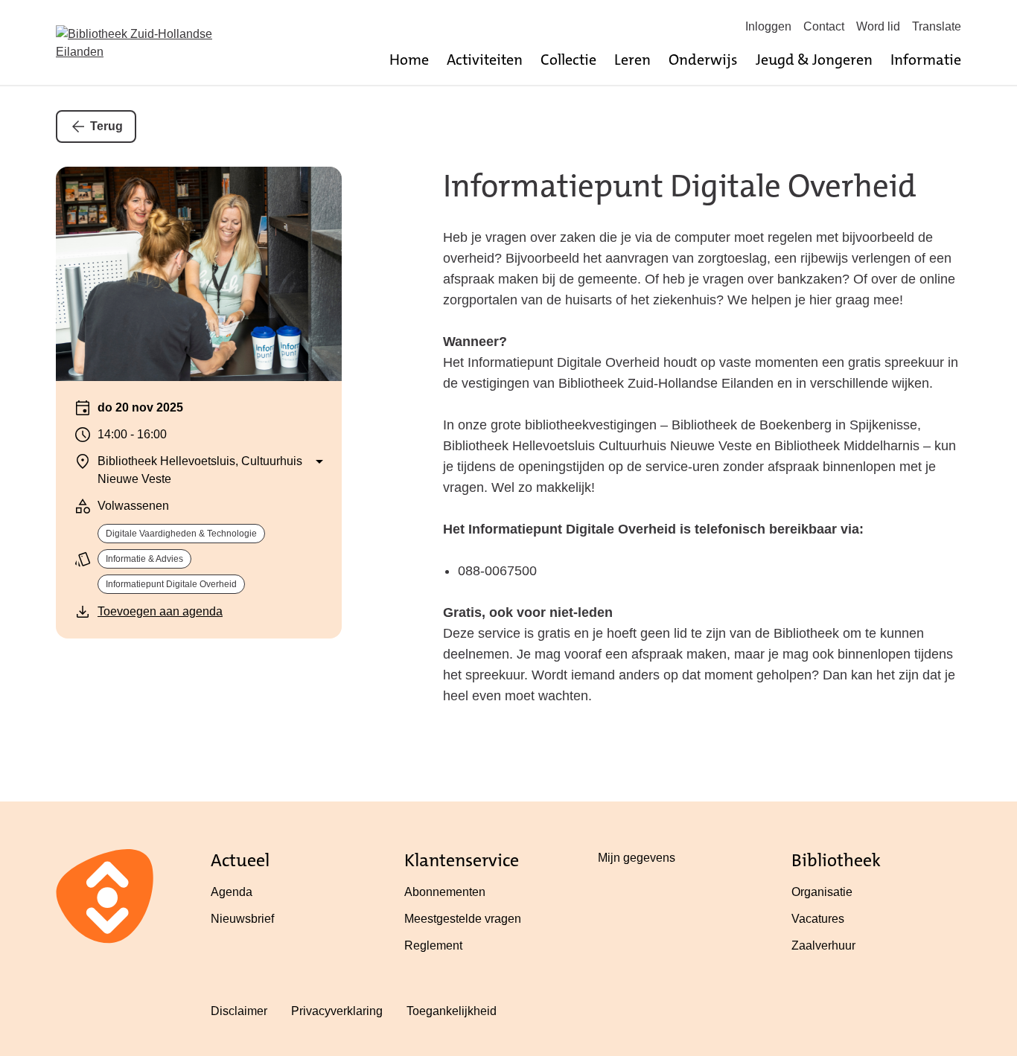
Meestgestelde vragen (462, 918)
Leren (632, 59)
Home (409, 59)
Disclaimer (239, 1011)
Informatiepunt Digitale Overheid (171, 584)
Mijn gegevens (636, 857)
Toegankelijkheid (452, 1011)
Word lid (878, 26)
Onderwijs (703, 59)
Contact (823, 26)
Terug (106, 126)
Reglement (433, 945)
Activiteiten (485, 59)
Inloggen (768, 26)
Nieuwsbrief (242, 918)
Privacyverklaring (337, 1011)
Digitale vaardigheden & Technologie (181, 533)
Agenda (231, 892)
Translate (936, 26)
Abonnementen (444, 892)
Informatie (925, 59)
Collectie (568, 59)
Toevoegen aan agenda (160, 611)
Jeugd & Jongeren (814, 59)
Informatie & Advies (144, 559)
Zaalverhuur (823, 945)
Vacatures (817, 918)
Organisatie (821, 892)
